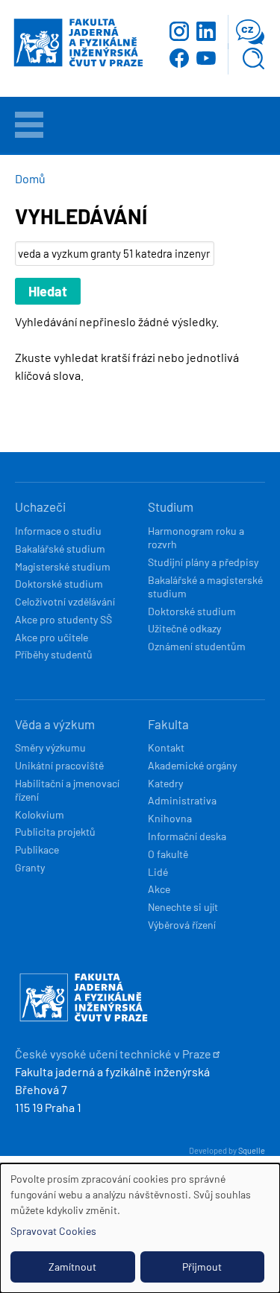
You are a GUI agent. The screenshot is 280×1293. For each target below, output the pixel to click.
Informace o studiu (58, 530)
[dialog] (140, 1228)
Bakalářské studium (60, 548)
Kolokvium (39, 814)
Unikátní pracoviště (59, 765)
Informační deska (187, 836)
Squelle (251, 1150)
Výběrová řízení (182, 924)
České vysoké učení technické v (113, 1053)
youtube (206, 58)
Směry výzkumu (50, 747)
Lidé (158, 871)
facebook (179, 58)
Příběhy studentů (54, 654)
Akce (159, 889)
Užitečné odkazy (184, 628)
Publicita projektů (55, 831)
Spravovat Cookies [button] (53, 1230)
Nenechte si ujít (183, 906)
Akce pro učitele (51, 637)
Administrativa (182, 800)
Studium (170, 506)
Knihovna (170, 818)
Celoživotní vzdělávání (65, 601)
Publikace (37, 849)
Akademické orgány (192, 765)
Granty (30, 867)
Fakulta (168, 724)
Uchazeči (40, 506)
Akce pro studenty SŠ (63, 619)
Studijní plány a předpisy (203, 562)
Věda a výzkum (55, 724)
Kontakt (166, 747)
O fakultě (168, 854)
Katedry (165, 783)
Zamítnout (72, 1266)
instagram (179, 31)
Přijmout (202, 1266)
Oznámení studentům (197, 646)
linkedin (206, 31)
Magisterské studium (63, 566)
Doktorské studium (59, 583)
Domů (30, 178)
